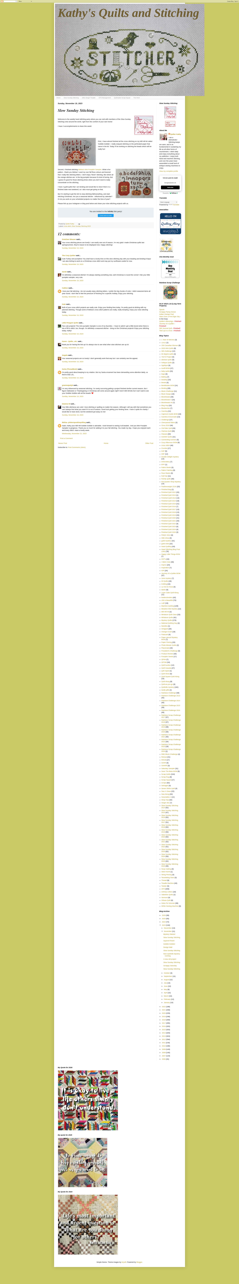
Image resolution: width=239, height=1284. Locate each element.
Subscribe (170, 187)
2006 (164, 1059)
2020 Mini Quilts (167, 348)
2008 (164, 1053)
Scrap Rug (165, 777)
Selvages (164, 786)
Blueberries (165, 408)
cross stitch (67, 226)
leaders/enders (166, 597)
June (166, 986)
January (167, 1002)
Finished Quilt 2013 (168, 495)
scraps (163, 783)
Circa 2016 (165, 425)
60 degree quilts (167, 354)
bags (163, 374)
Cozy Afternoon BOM (169, 442)
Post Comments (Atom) (77, 447)
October (167, 973)
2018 (164, 1020)
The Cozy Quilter (68, 255)
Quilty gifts (165, 690)
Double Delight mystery (170, 457)
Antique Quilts (166, 363)
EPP (163, 464)
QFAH (163, 659)
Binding (164, 388)
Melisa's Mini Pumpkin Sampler (89, 169)
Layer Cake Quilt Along (170, 593)
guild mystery (166, 541)
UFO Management (105, 98)
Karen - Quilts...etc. (69, 341)
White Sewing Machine (169, 906)
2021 (164, 1010)
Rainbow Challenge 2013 (170, 696)
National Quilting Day (169, 623)
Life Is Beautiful (167, 600)
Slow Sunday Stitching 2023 (81, 226)
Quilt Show (165, 674)
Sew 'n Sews (166, 791)
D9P (163, 454)
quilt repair (165, 671)
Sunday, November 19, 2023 (72, 248)
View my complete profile (168, 171)
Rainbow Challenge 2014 (170, 701)
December (168, 928)
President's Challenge (169, 651)
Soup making (166, 869)
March (166, 996)
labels (163, 590)
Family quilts (166, 479)
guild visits (165, 544)
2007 (164, 1056)
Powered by (166, 193)
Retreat (164, 757)
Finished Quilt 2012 (168, 492)
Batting (164, 377)
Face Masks (165, 473)
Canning (164, 411)
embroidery (165, 462)
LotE (163, 603)
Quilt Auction (166, 665)
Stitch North (165, 872)
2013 (164, 1036)
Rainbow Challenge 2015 (170, 705)
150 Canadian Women (169, 345)
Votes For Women (168, 903)
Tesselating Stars (167, 877)
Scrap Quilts (165, 774)
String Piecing (166, 875)
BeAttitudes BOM (167, 385)
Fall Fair (164, 476)
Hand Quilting (166, 546)
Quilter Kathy (175, 134)
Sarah (64, 272)
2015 (164, 1030)
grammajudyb (67, 385)
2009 (164, 1049)
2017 (164, 1023)
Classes (164, 434)
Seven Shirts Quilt (168, 788)
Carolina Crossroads (169, 417)
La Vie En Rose (167, 587)
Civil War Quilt (166, 428)
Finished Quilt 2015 (168, 504)
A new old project (169, 959)
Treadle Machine (167, 883)
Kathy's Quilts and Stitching (128, 13)
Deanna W (66, 404)
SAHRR (164, 766)
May (165, 989)
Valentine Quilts (167, 895)
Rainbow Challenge (168, 693)
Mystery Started (169, 934)
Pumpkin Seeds (167, 656)
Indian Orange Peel (166, 314)
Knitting (164, 584)
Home (58, 98)
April (166, 993)
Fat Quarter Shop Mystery (171, 482)
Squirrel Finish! (169, 941)
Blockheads (165, 397)
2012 (164, 1039)
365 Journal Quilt (165, 328)
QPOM (163, 662)
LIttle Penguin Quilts (70, 323)
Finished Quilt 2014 (168, 501)
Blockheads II (166, 400)
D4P (163, 451)
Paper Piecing (166, 642)
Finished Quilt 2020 (168, 518)
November (168, 931)
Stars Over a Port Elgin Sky (169, 316)
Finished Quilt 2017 (168, 509)
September (168, 976)
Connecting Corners (168, 440)
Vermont (164, 897)
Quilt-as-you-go (167, 684)
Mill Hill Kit (165, 612)
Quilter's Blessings (166, 321)
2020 (164, 1013)
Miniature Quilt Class (169, 614)
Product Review (167, 654)
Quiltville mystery (167, 687)
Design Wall (167, 947)
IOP (162, 571)
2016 (164, 1026)
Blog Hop (164, 405)
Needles (164, 626)
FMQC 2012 (165, 535)
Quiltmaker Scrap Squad (122, 98)
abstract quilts (166, 360)
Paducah (164, 634)
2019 (164, 1016)
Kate (64, 304)
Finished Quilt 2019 (168, 515)
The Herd (136, 98)
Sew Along (165, 794)
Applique (164, 365)
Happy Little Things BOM (170, 554)
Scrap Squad (166, 780)
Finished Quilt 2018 (168, 512)
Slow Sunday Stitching (71, 98)
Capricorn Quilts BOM (169, 414)
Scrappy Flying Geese (167, 312)
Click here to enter (106, 215)
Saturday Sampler (168, 768)
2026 (164, 915)
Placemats (165, 648)
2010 (164, 1046)
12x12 (163, 343)
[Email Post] (78, 224)
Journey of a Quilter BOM (170, 573)
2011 (164, 1043)
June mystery (166, 578)
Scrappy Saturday (170, 966)
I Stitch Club (165, 562)
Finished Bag (166, 489)
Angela (65, 355)
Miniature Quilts (167, 617)
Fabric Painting (167, 470)
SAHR (163, 763)
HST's (163, 559)
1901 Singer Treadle (88, 98)
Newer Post (62, 443)
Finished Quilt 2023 (168, 526)
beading (164, 380)
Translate (175, 205)
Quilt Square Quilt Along (170, 676)
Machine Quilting (167, 606)
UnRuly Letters (166, 892)
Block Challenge (167, 391)
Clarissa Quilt (166, 431)
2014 (164, 1033)
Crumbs (164, 448)
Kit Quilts (164, 581)
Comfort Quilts (166, 437)
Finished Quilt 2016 (168, 506)
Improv (163, 565)
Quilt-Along (165, 681)
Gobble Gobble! (169, 944)
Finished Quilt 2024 (168, 529)
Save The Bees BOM (169, 771)
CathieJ (65, 288)
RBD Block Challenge (169, 754)
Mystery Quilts (166, 620)
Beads (163, 383)
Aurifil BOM (165, 368)
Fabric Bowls (166, 467)
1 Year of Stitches (167, 340)
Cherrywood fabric (168, 422)
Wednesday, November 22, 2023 (74, 433)
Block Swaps (166, 394)
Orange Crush (166, 632)
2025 (164, 919)
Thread (164, 880)
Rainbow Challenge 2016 (170, 710)
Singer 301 (165, 803)
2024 (164, 922)
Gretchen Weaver (69, 239)
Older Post (149, 443)
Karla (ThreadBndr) (69, 369)
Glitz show (165, 538)
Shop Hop (165, 800)
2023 (164, 925)
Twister (164, 886)
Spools (161, 309)
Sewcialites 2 (166, 797)
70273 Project (166, 357)
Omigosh (164, 629)
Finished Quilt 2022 (168, 524)
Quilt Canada (166, 668)
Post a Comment (66, 438)
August (167, 980)
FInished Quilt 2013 (168, 498)
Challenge (165, 420)
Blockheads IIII (166, 402)
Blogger (139, 1262)
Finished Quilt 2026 (168, 532)
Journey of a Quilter (166, 324)
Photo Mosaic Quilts (168, 645)
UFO (163, 889)
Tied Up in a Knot (165, 331)
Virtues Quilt (165, 900)
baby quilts (165, 371)
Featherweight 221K (168, 486)
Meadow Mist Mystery (169, 609)
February (167, 999)
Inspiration (165, 568)
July (165, 983)
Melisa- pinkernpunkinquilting (74, 422)
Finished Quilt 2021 (168, 521)
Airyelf (123, 1262)
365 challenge (166, 351)
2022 (164, 1007)
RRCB (163, 760)
